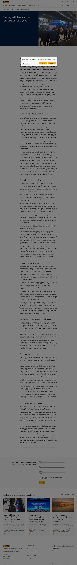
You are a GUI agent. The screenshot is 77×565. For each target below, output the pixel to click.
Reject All (43, 63)
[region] (39, 61)
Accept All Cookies (52, 63)
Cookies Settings (26, 63)
